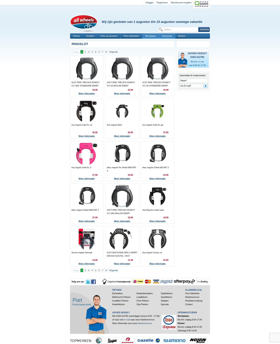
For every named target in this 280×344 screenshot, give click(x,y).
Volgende (113, 52)
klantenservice (145, 323)
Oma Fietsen (142, 300)
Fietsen (76, 36)
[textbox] (180, 29)
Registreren (162, 2)
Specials (165, 304)
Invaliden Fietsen (120, 300)
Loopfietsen (141, 297)
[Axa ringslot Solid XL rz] (86, 161)
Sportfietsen (166, 297)
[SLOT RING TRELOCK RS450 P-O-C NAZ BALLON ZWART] (122, 203)
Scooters (90, 36)
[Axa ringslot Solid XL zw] (86, 118)
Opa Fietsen (142, 304)
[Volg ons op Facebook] (93, 281)
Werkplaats (150, 36)
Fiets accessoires (108, 36)
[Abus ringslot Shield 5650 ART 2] (86, 203)
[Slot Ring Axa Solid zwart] (157, 203)
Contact (189, 304)
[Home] (85, 14)
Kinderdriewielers (144, 293)
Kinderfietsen (118, 304)
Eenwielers (117, 293)
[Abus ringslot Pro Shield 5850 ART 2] (122, 161)
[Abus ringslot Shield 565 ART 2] (157, 161)
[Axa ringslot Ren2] (122, 118)
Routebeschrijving (193, 300)
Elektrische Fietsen (121, 297)
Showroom (167, 36)
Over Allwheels (192, 293)
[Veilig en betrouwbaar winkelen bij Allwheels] (201, 4)
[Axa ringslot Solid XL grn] (157, 118)
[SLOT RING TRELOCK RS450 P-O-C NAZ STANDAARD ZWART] (86, 76)
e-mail (127, 319)
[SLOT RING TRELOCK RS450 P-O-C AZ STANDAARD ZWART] (157, 76)
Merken (182, 36)
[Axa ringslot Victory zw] (157, 246)
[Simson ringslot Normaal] (86, 246)
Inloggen (150, 2)
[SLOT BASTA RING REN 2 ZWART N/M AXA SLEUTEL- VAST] (122, 246)
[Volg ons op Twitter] (88, 281)
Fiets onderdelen (131, 36)
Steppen (165, 300)
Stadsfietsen (167, 293)
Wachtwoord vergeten (181, 2)
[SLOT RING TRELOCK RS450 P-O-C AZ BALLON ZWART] (122, 76)
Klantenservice (192, 297)
